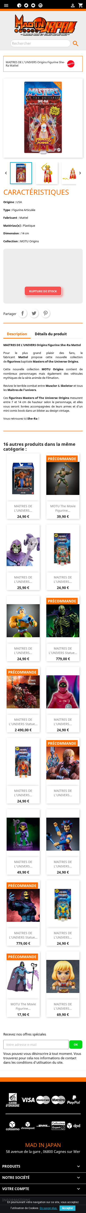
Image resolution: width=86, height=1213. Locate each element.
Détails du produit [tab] (51, 333)
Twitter (26, 7)
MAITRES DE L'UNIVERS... (63, 793)
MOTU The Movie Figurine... (63, 508)
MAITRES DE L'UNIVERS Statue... (23, 721)
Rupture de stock (43, 291)
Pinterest (45, 313)
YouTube (33, 7)
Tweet (34, 313)
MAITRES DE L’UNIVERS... (23, 508)
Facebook (19, 7)
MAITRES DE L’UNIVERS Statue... (63, 650)
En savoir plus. (48, 1208)
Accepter (67, 1208)
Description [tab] (17, 333)
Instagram (40, 7)
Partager (22, 313)
